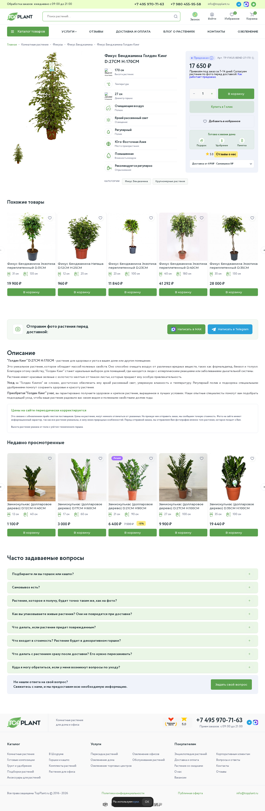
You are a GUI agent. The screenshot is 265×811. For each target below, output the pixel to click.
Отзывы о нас (226, 154)
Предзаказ (201, 58)
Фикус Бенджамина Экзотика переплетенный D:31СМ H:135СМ (31, 266)
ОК (147, 802)
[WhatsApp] (253, 4)
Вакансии (180, 778)
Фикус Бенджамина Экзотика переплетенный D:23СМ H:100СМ (132, 266)
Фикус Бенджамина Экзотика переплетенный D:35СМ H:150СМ (234, 266)
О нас (178, 772)
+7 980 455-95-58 (186, 4)
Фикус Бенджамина (80, 45)
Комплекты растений (62, 766)
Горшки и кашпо (59, 760)
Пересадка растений (104, 754)
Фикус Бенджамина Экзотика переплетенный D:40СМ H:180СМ (183, 266)
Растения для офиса (62, 772)
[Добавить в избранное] (50, 218)
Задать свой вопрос (231, 684)
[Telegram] (238, 4)
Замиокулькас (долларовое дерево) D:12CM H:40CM (29, 506)
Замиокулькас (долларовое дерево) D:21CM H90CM (130, 506)
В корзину (236, 94)
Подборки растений (20, 772)
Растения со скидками (188, 766)
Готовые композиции (21, 760)
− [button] (194, 93)
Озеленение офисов (145, 754)
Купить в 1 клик (222, 107)
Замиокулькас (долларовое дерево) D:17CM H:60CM (80, 506)
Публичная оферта (190, 793)
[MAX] (246, 4)
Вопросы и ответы (228, 760)
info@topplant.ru (218, 4)
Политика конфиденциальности (123, 793)
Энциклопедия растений (190, 754)
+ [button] (212, 93)
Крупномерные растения (170, 181)
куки (136, 802)
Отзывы (96, 31)
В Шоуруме (56, 754)
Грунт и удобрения (19, 766)
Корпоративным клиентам (233, 754)
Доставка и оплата (133, 31)
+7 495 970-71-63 (149, 4)
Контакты (216, 31)
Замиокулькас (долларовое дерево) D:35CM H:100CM (232, 506)
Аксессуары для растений (24, 778)
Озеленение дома (102, 760)
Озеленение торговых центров (111, 766)
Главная (12, 45)
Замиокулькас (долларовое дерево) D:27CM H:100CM (181, 506)
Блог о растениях (179, 31)
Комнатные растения (34, 45)
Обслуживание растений (148, 760)
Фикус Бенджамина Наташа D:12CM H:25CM (80, 265)
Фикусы (58, 45)
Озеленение (248, 31)
